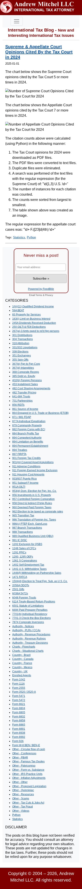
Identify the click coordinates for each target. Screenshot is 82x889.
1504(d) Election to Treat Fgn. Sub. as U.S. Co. (40, 581)
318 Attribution (20, 343)
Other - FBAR (20, 757)
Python (31, 237)
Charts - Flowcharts (23, 646)
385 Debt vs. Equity (23, 376)
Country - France (22, 663)
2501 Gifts (18, 589)
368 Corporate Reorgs (25, 372)
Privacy (49, 295)
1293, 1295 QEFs (22, 556)
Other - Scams (20, 798)
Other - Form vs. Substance (28, 769)
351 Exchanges (21, 355)
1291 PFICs (19, 552)
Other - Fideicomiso (23, 765)
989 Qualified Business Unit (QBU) (32, 536)
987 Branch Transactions (27, 527)
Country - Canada (22, 659)
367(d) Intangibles (23, 367)
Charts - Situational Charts (28, 650)
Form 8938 (18, 732)
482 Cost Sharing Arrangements (31, 388)
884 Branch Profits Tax (25, 433)
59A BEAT (18, 310)
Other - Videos (20, 810)
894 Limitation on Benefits (27, 441)
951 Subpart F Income (25, 482)
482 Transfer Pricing (24, 392)
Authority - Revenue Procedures (31, 634)
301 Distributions (22, 335)
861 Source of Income (25, 409)
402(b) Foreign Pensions (27, 380)
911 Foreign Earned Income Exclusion (35, 470)
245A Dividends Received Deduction (34, 322)
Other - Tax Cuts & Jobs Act (28, 802)
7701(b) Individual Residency (29, 614)
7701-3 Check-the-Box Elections (31, 618)
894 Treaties (19, 450)
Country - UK (20, 671)
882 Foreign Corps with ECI (28, 429)
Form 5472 (18, 700)
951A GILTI (18, 486)
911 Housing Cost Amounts (28, 474)
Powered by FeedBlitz (41, 288)
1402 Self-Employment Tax (28, 564)
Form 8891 (18, 728)
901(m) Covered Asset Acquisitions (33, 462)
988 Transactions (22, 531)
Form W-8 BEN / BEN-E (26, 745)
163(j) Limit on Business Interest (31, 318)
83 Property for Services (26, 314)
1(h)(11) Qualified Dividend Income (33, 306)
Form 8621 (18, 704)
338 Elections (20, 351)
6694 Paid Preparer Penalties (29, 609)
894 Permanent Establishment (30, 445)
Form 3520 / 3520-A (24, 691)
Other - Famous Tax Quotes (28, 761)
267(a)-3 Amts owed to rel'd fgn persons (35, 331)
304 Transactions (22, 339)
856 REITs (18, 404)
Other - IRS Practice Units (27, 774)
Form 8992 (18, 736)
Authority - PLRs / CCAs (26, 630)
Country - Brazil (21, 655)
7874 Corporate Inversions (28, 622)
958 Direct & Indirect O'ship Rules (32, 503)
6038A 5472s (20, 593)
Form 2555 (18, 687)
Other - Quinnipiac (23, 790)
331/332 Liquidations (24, 347)
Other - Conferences (24, 753)
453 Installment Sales (25, 384)
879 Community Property (27, 425)
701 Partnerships (22, 400)
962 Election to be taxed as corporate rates (37, 511)
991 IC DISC (19, 540)
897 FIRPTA (19, 454)
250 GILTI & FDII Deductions (29, 326)
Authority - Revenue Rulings (29, 638)
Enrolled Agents (21, 675)
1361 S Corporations (24, 560)
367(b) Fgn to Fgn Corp (26, 363)
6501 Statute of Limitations (28, 605)
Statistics (19, 237)
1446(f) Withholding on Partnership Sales (36, 572)
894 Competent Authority (27, 437)
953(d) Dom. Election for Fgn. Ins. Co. (34, 490)
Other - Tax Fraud (22, 806)
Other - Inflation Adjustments (28, 777)
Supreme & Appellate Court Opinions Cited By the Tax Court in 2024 (39, 52)
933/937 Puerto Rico (24, 478)
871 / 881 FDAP (21, 417)
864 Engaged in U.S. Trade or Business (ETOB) (40, 412)
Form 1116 (18, 683)
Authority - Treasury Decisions (30, 642)
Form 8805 (18, 712)
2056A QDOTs (20, 585)
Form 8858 (18, 720)
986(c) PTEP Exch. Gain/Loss (29, 523)
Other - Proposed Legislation (29, 786)
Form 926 (18, 741)
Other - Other (20, 782)
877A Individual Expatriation (28, 421)
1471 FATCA (19, 577)
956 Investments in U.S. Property (31, 495)
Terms (38, 295)
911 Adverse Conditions (26, 466)
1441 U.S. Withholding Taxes (29, 568)
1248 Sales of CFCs (24, 548)
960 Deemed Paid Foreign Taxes (31, 507)
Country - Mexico (22, 667)
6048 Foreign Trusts (24, 597)
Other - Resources (23, 794)
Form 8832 (18, 716)
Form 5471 (18, 696)
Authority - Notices (23, 626)
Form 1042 (18, 679)
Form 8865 (18, 724)
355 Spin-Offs (20, 359)
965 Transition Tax (23, 515)
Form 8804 (18, 708)
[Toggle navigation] (16, 21)
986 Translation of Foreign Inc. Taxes (34, 519)
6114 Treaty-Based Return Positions (33, 601)
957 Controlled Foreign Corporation (33, 499)
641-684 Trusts (21, 396)
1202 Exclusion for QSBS (27, 544)
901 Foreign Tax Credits (26, 458)
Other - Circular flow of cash (28, 749)
